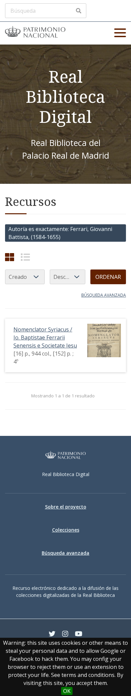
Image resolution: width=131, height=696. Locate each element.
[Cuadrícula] (9, 256)
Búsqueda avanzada (103, 295)
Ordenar (108, 277)
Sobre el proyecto (65, 507)
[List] (25, 256)
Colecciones (65, 530)
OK (67, 691)
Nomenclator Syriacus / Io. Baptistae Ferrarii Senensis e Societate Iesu (45, 337)
